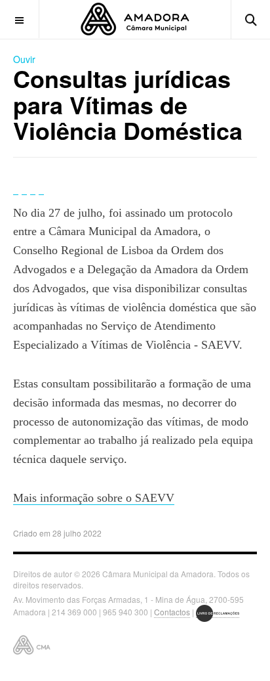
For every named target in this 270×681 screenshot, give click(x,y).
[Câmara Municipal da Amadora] (135, 19)
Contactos (172, 611)
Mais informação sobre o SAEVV (93, 497)
